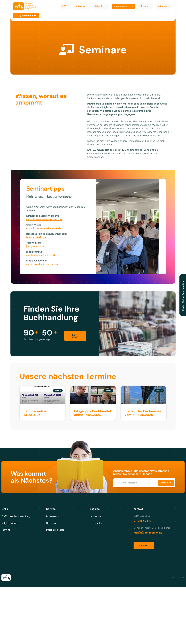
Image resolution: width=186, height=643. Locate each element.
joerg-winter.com (35, 246)
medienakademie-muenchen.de (43, 264)
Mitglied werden (25, 15)
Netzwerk (80, 6)
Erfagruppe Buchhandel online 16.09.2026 (92, 413)
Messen (144, 6)
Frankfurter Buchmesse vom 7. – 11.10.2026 (143, 413)
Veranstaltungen (122, 6)
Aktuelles (99, 6)
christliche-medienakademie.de (43, 228)
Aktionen (162, 6)
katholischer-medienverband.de (44, 219)
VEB (64, 6)
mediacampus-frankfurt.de (41, 255)
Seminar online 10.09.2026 (35, 413)
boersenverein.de (36, 237)
